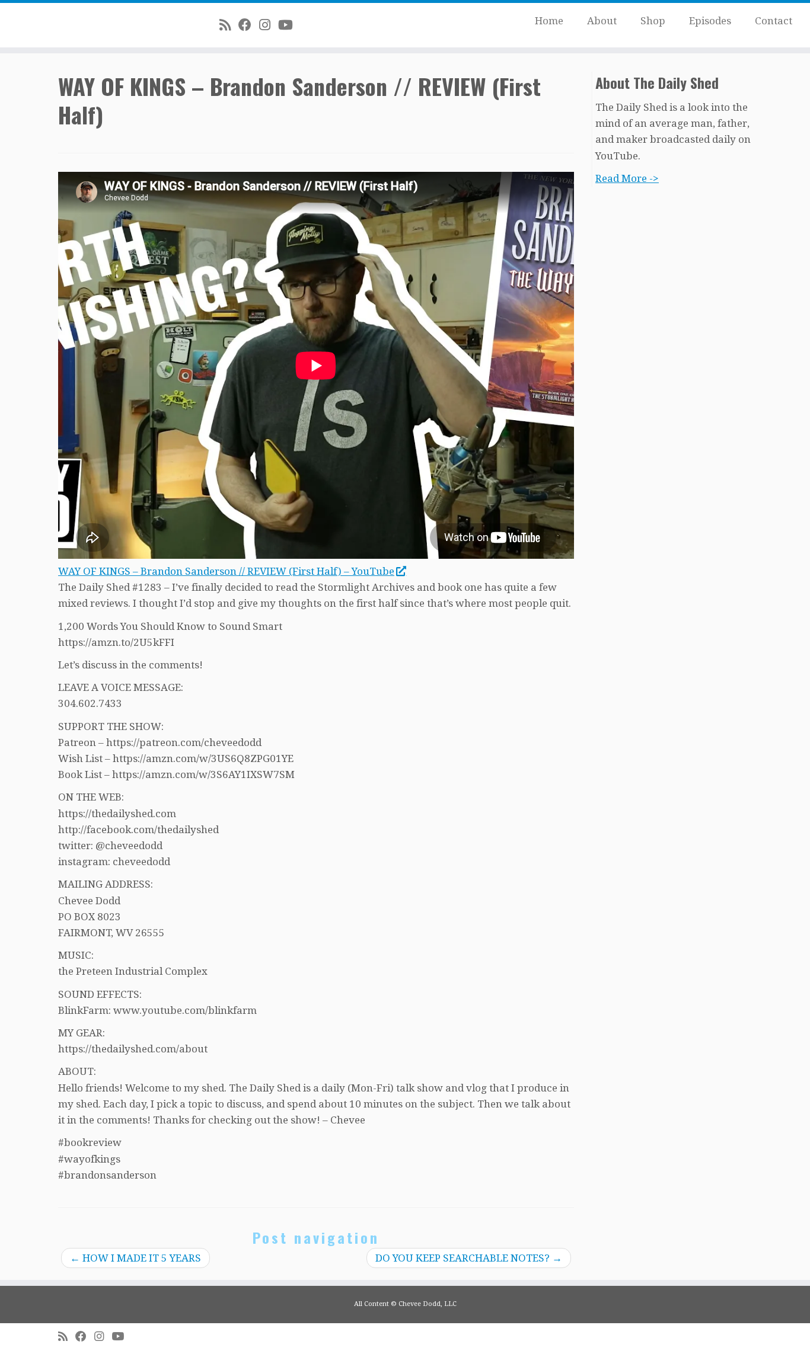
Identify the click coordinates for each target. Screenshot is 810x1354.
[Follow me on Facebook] (248, 25)
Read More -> (627, 178)
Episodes (710, 21)
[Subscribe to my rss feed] (228, 25)
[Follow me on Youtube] (289, 25)
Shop (652, 21)
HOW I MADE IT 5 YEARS (135, 1258)
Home (549, 21)
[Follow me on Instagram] (268, 25)
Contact (773, 21)
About (602, 21)
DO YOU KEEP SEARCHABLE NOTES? (468, 1258)
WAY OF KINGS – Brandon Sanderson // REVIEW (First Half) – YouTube (226, 571)
